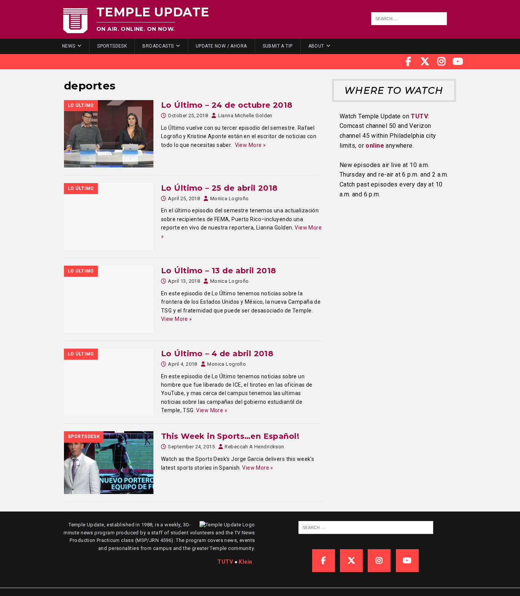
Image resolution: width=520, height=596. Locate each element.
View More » (250, 145)
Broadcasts (158, 46)
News (68, 46)
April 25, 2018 (184, 198)
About (316, 46)
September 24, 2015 (191, 446)
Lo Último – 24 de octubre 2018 (227, 105)
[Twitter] (424, 61)
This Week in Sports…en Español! (230, 436)
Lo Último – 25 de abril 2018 (219, 188)
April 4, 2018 (182, 364)
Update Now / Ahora (221, 46)
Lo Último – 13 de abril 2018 (218, 270)
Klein (245, 562)
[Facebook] (408, 61)
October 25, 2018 (188, 115)
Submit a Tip (278, 46)
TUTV (419, 116)
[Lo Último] (108, 133)
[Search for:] (409, 18)
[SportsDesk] (108, 462)
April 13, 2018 (184, 281)
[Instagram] (441, 61)
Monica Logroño (229, 198)
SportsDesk (112, 46)
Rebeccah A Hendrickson (254, 446)
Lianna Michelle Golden (245, 115)
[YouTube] (458, 61)
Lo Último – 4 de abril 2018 (217, 353)
